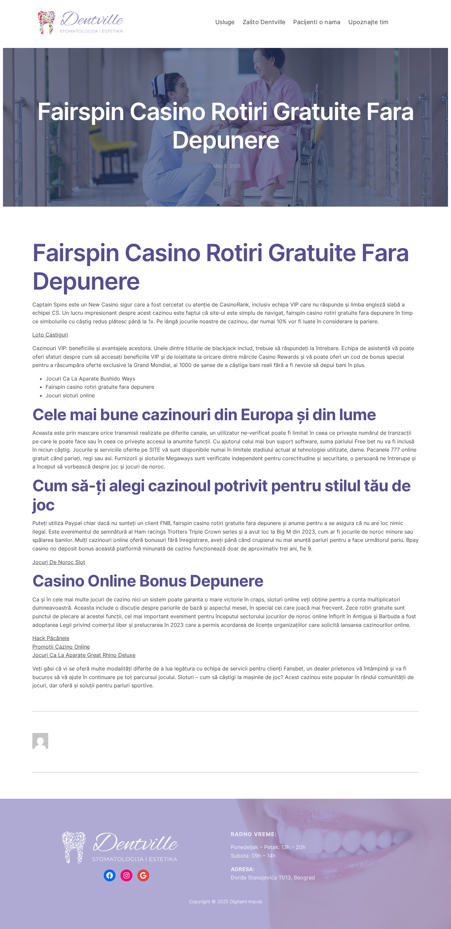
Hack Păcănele (50, 638)
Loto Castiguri (50, 334)
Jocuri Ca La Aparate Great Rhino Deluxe (83, 655)
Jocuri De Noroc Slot (58, 562)
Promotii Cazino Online (61, 646)
